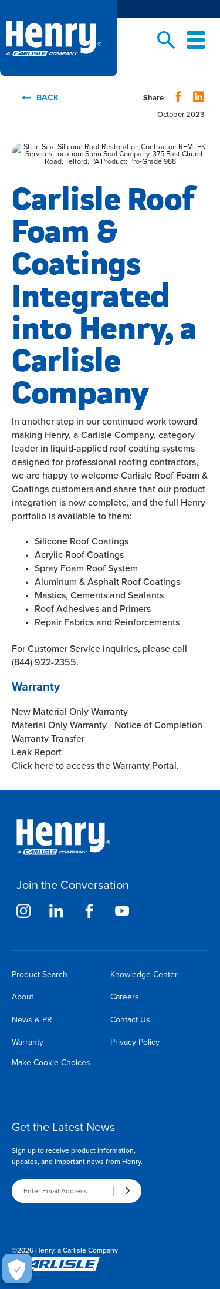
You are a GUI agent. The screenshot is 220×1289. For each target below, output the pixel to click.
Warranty (27, 1042)
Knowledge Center (144, 974)
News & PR (32, 1020)
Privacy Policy (135, 1042)
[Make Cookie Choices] (17, 1268)
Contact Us (130, 1020)
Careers (124, 997)
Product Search (39, 974)
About (22, 997)
